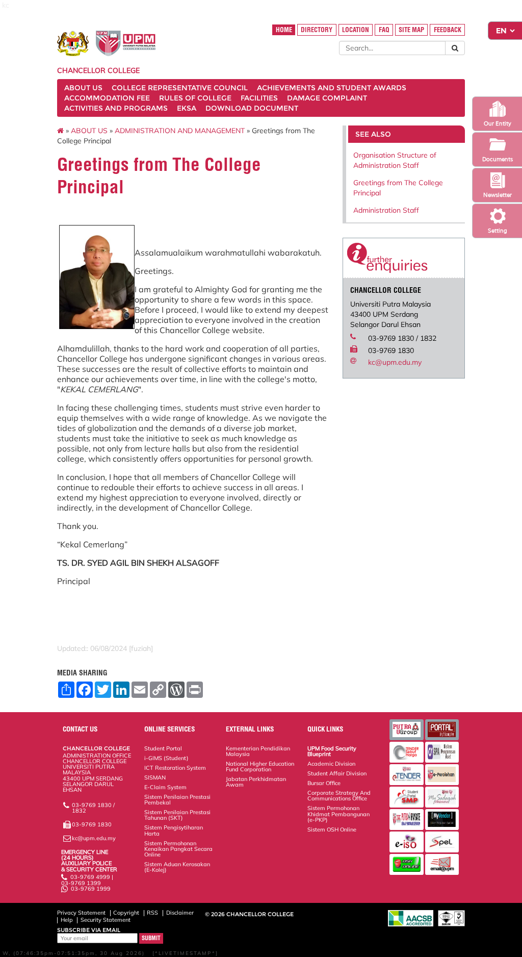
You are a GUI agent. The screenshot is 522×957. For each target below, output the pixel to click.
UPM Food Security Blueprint (331, 751)
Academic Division (331, 763)
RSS (152, 912)
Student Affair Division (337, 773)
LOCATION (355, 30)
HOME (284, 30)
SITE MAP (411, 30)
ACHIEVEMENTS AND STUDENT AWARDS (331, 87)
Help (67, 919)
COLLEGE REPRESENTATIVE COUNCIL (180, 87)
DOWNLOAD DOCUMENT (251, 108)
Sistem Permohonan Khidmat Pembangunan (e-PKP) (338, 813)
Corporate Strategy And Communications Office (339, 795)
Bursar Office (324, 783)
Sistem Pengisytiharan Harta (173, 830)
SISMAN (155, 777)
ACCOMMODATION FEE (107, 98)
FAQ (384, 30)
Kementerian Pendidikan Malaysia (258, 751)
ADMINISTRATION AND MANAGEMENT (180, 130)
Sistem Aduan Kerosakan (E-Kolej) (177, 867)
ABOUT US (83, 87)
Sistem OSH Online (331, 829)
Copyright (126, 912)
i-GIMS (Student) (166, 758)
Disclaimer (180, 912)
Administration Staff (386, 210)
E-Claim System (165, 787)
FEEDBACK (447, 30)
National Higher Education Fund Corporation (260, 766)
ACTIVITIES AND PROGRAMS (116, 108)
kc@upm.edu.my (395, 362)
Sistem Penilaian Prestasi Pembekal (177, 799)
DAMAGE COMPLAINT (327, 98)
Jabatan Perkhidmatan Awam (256, 781)
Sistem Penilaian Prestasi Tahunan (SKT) (177, 815)
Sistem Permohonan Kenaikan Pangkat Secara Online (178, 849)
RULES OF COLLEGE (195, 98)
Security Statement (105, 919)
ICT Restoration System (175, 767)
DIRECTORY (316, 30)
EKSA (186, 108)
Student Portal (163, 748)
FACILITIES (259, 98)
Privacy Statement (81, 912)
